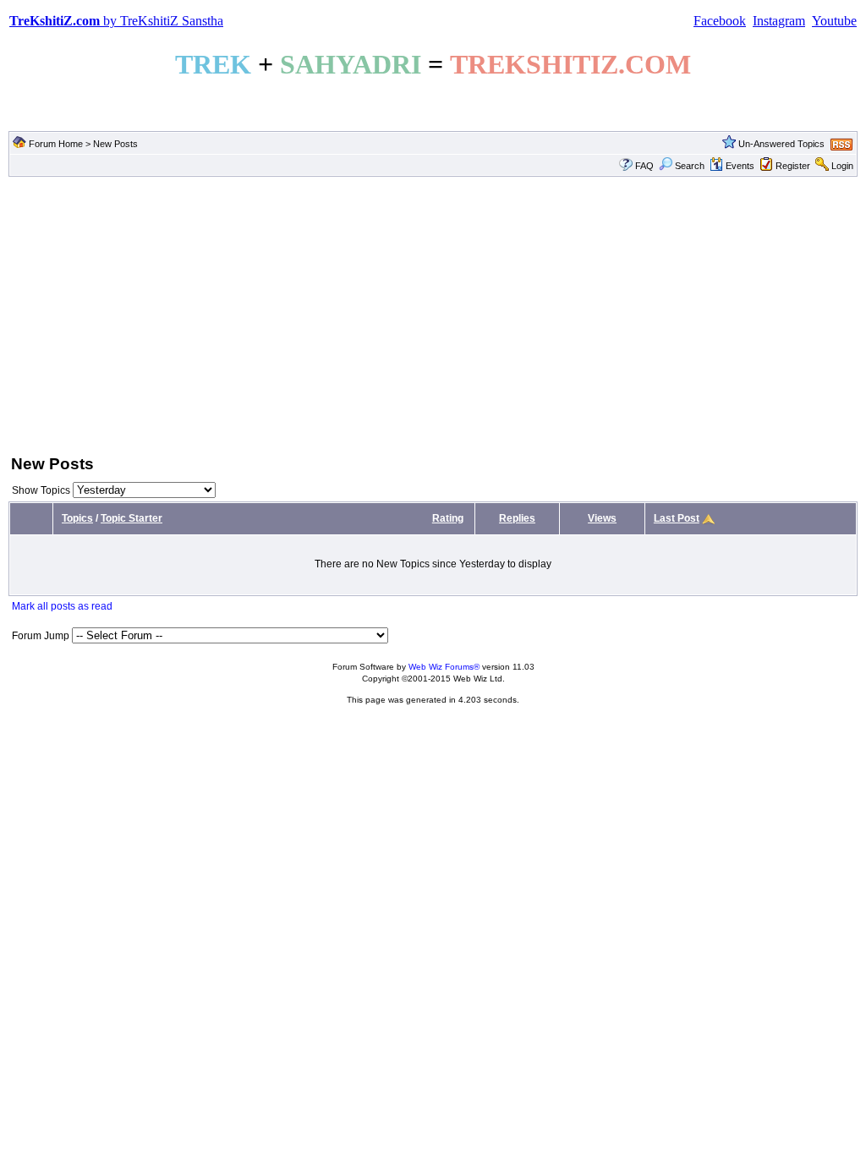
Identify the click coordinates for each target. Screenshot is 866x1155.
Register (793, 166)
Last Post (676, 518)
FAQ (644, 166)
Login (842, 166)
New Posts (115, 144)
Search (689, 166)
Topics (77, 518)
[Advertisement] (433, 313)
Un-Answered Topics (781, 144)
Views (602, 518)
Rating (447, 518)
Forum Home (56, 144)
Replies (517, 518)
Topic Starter (131, 518)
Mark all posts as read (62, 606)
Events (740, 166)
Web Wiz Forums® (444, 666)
